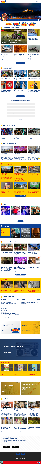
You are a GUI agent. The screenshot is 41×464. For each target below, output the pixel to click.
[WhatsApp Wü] (24, 454)
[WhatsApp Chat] (38, 20)
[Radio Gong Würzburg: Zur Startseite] (3, 1)
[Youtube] (22, 454)
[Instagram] (19, 454)
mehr (18, 299)
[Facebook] (17, 454)
